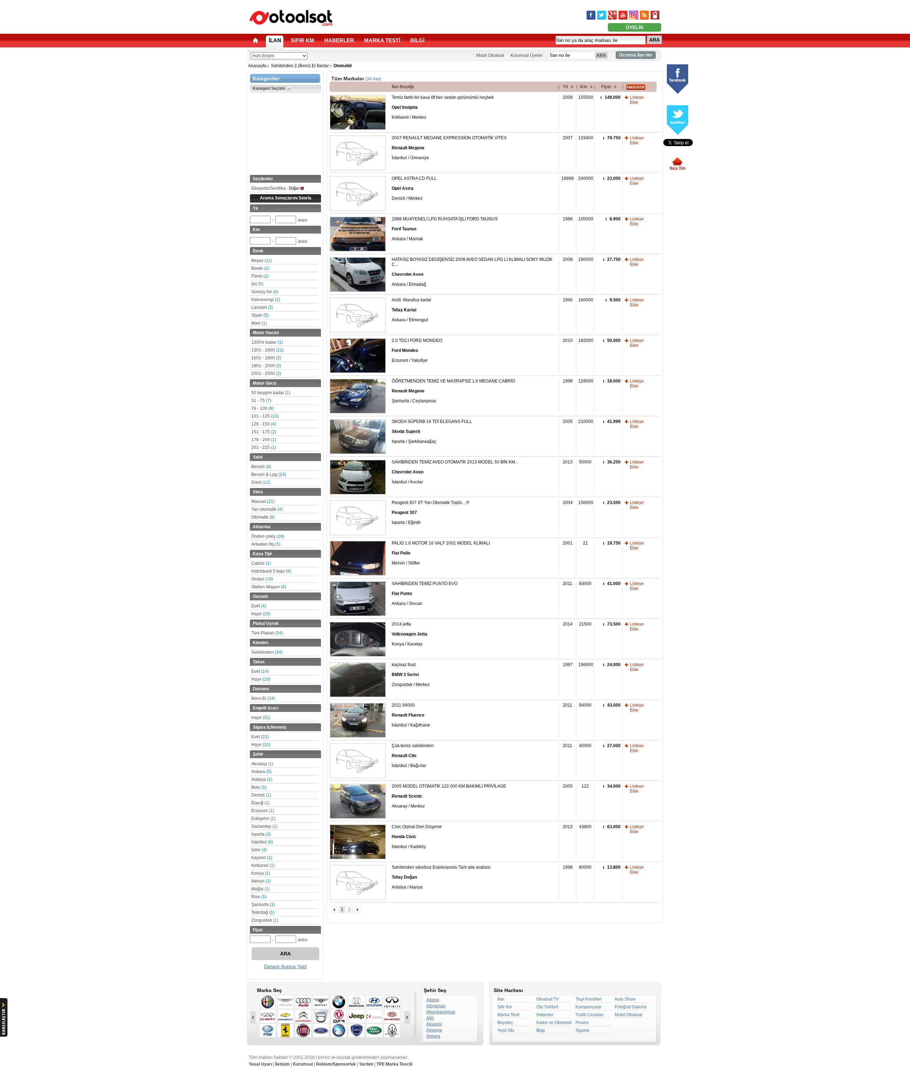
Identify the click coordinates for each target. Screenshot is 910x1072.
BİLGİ (417, 40)
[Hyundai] (374, 1002)
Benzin (261, 466)
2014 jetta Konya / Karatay (409, 634)
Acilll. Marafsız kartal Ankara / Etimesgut (411, 310)
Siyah (260, 315)
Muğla (260, 888)
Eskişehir (263, 818)
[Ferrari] (285, 1030)
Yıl (565, 86)
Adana (432, 999)
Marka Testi (508, 1014)
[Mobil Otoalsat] (655, 15)
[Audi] (303, 1002)
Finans (582, 1022)
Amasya (434, 1030)
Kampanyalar (588, 1006)
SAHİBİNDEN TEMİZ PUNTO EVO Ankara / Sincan (424, 593)
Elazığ (260, 802)
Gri (257, 284)
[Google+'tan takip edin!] (612, 15)
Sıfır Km (504, 1006)
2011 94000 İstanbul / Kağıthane (411, 715)
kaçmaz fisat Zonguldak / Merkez (411, 674)
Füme (260, 276)
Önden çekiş (267, 536)
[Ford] (321, 1030)
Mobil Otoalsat (490, 55)
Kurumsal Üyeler (526, 55)
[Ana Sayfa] (255, 40)
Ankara (261, 771)
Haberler (544, 1014)
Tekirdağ (262, 912)
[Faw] (267, 1030)
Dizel (260, 482)
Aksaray (262, 763)
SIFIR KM (302, 40)
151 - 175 (263, 431)
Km (583, 86)
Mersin (261, 881)
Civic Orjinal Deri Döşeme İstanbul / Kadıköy (417, 836)
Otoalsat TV (547, 999)
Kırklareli (263, 865)
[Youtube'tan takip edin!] (623, 15)
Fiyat (606, 86)
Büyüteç (505, 1022)
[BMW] (339, 1002)
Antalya (261, 779)
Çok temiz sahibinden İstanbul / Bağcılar (413, 755)
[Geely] (339, 1030)
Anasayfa (257, 65)
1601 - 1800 (266, 357)
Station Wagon (268, 586)
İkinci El (263, 698)
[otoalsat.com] (290, 17)
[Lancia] (356, 1030)
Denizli (261, 795)
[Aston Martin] (285, 1002)
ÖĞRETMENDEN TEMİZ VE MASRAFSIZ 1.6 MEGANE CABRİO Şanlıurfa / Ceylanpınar (453, 391)
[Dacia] (321, 1016)
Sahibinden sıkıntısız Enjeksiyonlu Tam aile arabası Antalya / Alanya (441, 877)
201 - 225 (263, 447)
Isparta (261, 834)
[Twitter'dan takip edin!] (601, 15)
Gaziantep (264, 826)
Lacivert (262, 307)
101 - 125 (265, 416)
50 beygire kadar (270, 392)
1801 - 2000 (266, 365)
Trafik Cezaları (590, 1014)
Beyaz (261, 260)
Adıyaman (436, 1005)
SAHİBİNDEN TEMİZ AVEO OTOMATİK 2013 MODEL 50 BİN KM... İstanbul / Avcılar (455, 472)
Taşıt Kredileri (589, 999)
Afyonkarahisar (440, 1011)
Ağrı (430, 1017)
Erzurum (262, 810)
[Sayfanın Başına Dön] (680, 164)
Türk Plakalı (267, 633)
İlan (500, 999)
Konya (260, 873)
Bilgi (540, 1030)
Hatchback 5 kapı (271, 571)
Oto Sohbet (547, 1006)
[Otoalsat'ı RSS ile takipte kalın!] (644, 15)
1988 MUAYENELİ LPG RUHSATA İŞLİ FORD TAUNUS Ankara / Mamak (445, 228)
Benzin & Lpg (268, 474)
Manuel (263, 501)
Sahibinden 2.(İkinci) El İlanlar (300, 65)
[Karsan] (374, 1016)
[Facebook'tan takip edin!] (591, 15)
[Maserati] (392, 1030)
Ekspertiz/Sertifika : (275, 188)
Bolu (259, 787)
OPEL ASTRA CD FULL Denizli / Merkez (414, 188)
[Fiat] (303, 1030)
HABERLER (339, 40)
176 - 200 (263, 439)
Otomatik (263, 517)
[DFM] (339, 1016)
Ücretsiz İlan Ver (635, 55)
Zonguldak (264, 920)
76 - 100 (262, 408)
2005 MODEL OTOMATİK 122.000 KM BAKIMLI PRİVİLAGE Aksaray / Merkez (449, 796)
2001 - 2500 (266, 373)
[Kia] (392, 1016)
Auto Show (625, 999)
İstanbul (262, 842)
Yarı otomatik (267, 509)
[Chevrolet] (285, 1016)
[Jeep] (356, 1016)
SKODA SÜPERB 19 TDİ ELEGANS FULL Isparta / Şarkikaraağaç (432, 431)
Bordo (260, 268)
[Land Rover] (374, 1030)
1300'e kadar (267, 342)
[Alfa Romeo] (267, 1002)
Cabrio (261, 563)
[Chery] (267, 1016)
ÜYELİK (635, 27)
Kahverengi (265, 299)
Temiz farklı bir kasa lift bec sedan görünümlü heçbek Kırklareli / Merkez (443, 107)
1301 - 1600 (267, 350)
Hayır (261, 613)
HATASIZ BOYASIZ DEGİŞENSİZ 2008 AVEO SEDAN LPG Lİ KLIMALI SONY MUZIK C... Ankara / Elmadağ (472, 272)
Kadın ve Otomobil (554, 1022)
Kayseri (261, 857)
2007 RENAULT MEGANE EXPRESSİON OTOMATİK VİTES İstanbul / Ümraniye (449, 147)
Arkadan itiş (265, 544)
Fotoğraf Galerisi (631, 1006)
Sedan (262, 579)
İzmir (259, 849)
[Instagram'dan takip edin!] (633, 15)
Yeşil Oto (505, 1030)
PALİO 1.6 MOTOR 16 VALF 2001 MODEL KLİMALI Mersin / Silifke (441, 553)
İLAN (275, 40)
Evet (258, 606)
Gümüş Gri (264, 291)
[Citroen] (303, 1016)
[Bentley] (321, 1002)
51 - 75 (261, 400)
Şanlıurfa (263, 904)
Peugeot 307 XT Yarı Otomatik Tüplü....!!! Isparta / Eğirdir (430, 512)
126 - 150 (263, 424)
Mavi (259, 323)
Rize (259, 896)
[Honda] (356, 1002)
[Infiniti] (392, 1002)
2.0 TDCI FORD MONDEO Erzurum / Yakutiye (417, 350)
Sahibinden (267, 652)
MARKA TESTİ (382, 40)
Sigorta (582, 1030)
